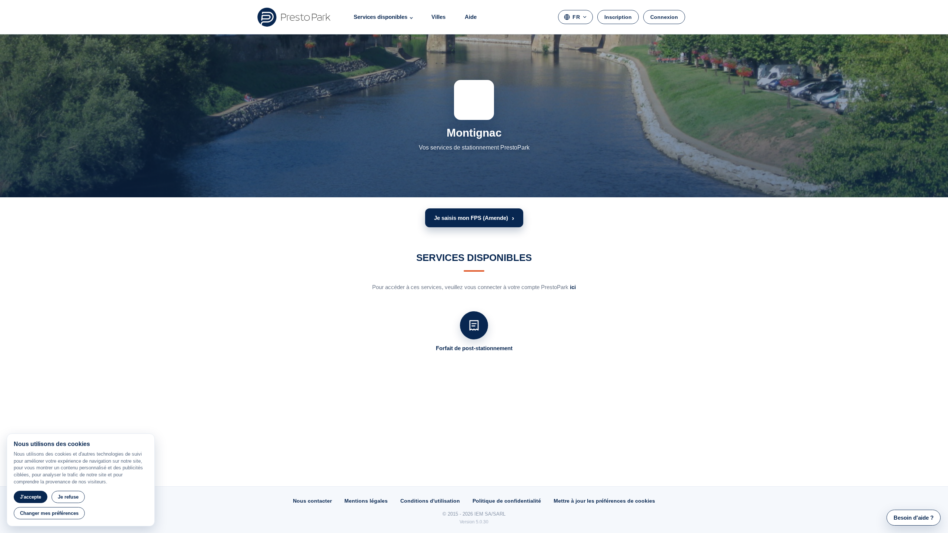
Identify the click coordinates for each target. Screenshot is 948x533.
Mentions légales (366, 501)
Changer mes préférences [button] (49, 513)
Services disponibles (380, 17)
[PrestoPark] (294, 17)
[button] (474, 217)
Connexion (664, 17)
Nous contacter (312, 501)
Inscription (618, 17)
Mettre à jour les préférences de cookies (604, 501)
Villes (438, 17)
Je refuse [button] (68, 497)
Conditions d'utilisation (430, 501)
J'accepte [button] (30, 497)
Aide (471, 17)
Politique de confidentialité (507, 501)
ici (573, 287)
